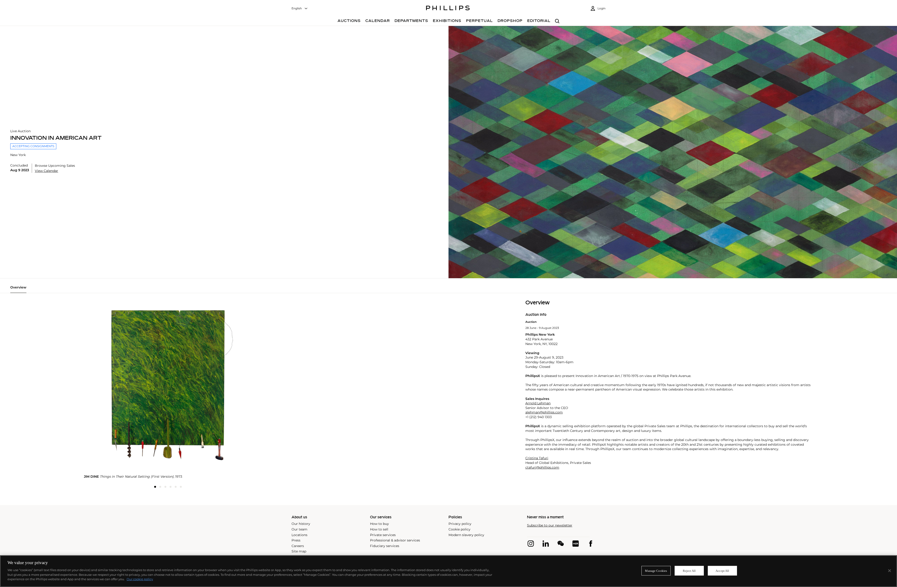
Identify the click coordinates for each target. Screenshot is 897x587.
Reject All (689, 570)
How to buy (379, 524)
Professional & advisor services (395, 540)
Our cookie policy (140, 579)
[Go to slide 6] (181, 487)
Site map (299, 551)
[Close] (889, 571)
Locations (299, 535)
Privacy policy (459, 524)
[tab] (18, 289)
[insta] (530, 543)
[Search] (557, 21)
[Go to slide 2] (160, 487)
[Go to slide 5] (175, 487)
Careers (298, 546)
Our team (299, 529)
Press (296, 540)
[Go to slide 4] (170, 487)
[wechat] (560, 543)
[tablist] (448, 289)
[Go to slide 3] (165, 487)
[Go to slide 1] (155, 487)
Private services (383, 535)
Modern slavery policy (466, 535)
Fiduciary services (384, 546)
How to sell (379, 529)
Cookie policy (459, 529)
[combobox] (300, 9)
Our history (301, 524)
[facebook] (590, 543)
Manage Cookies (656, 570)
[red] (575, 543)
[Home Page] (448, 9)
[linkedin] (545, 543)
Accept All (722, 570)
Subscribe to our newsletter (549, 525)
